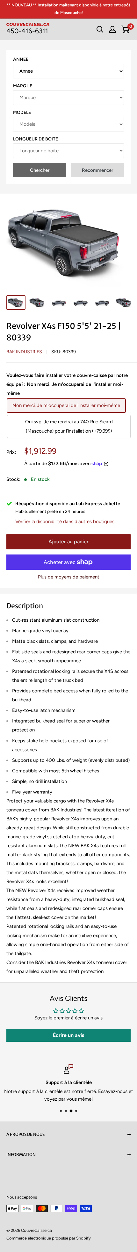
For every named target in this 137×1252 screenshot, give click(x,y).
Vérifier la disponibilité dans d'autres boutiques (64, 521)
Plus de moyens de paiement (68, 577)
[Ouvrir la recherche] (100, 29)
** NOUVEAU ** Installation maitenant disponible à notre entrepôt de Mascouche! (68, 9)
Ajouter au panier (68, 541)
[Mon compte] (112, 29)
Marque (22, 86)
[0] (125, 29)
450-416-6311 (27, 31)
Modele (22, 112)
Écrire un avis (68, 1035)
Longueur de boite (35, 139)
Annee (20, 59)
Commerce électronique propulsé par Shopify (48, 1238)
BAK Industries (24, 352)
